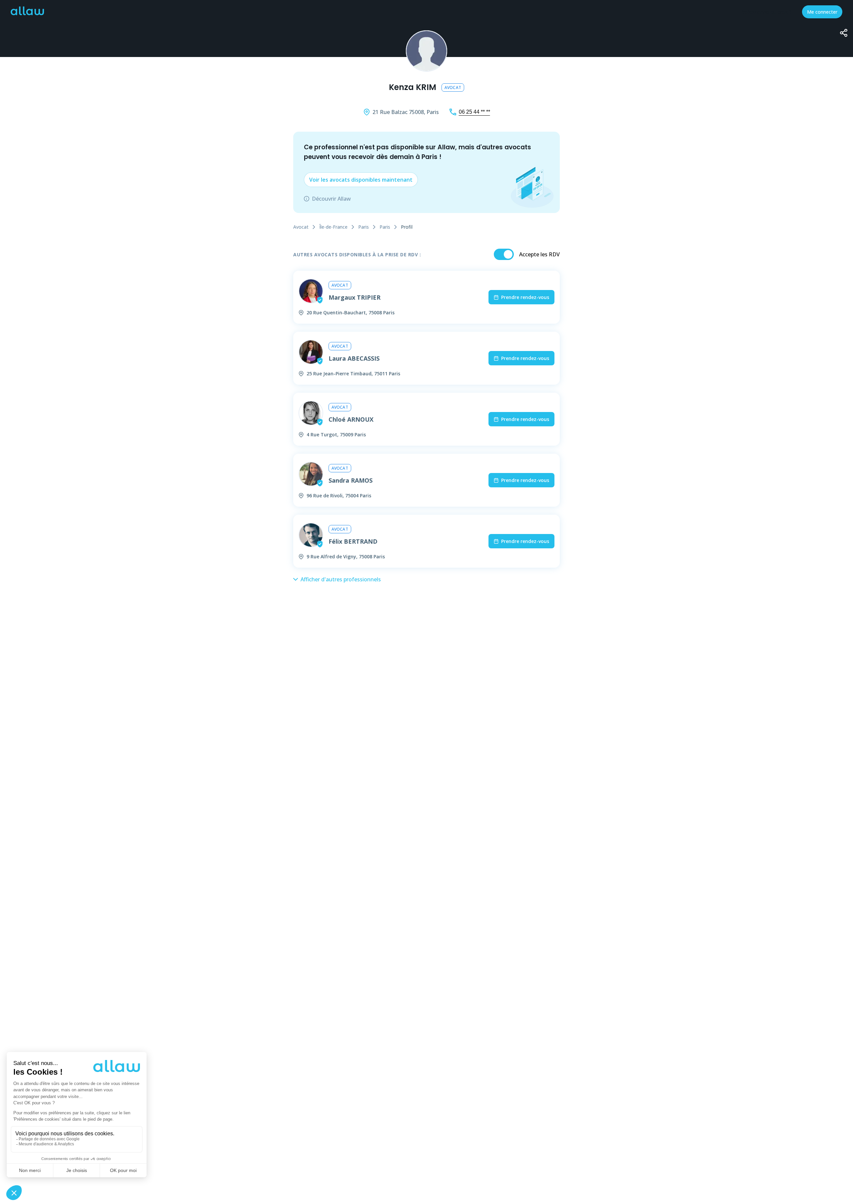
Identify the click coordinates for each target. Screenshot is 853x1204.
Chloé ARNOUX (351, 419)
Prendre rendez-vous (525, 297)
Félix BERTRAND (353, 541)
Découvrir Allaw (331, 198)
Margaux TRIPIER (355, 297)
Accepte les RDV (539, 254)
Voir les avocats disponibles (361, 179)
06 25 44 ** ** (474, 112)
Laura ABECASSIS (354, 358)
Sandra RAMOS (351, 480)
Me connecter (822, 12)
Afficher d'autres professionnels (341, 579)
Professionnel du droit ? (766, 12)
